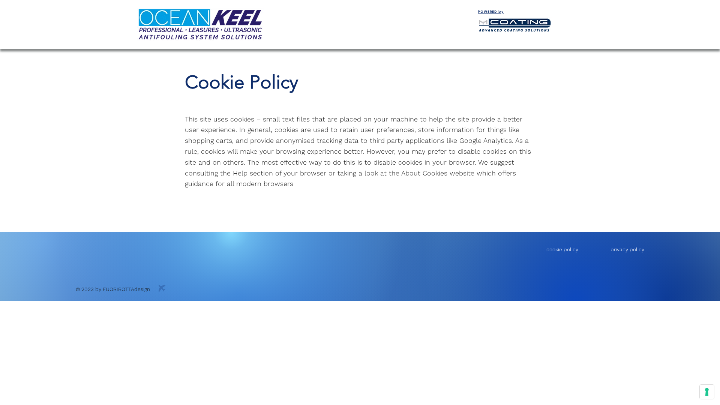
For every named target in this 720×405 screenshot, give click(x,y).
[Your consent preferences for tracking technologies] (707, 392)
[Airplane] (162, 288)
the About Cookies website (431, 173)
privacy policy (627, 249)
